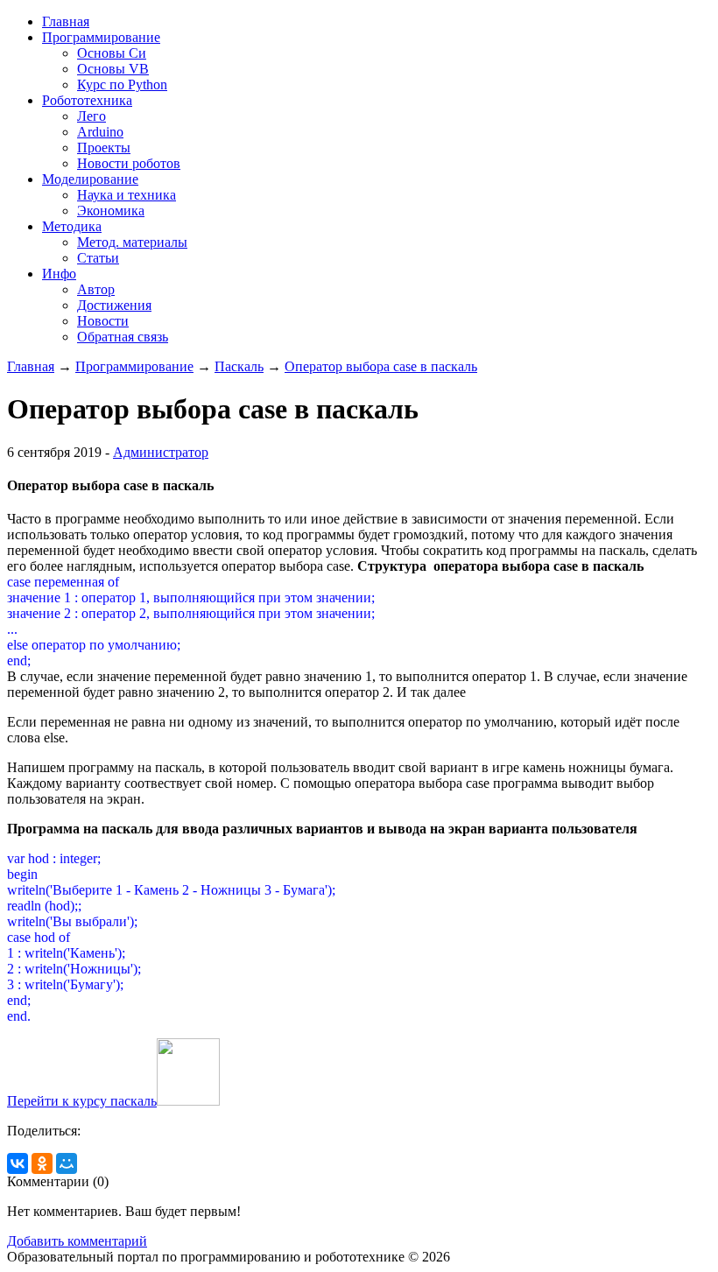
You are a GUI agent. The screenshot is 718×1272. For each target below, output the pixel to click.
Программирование (134, 366)
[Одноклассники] (42, 1163)
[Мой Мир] (66, 1163)
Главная (30, 366)
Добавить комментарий (77, 1240)
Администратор (160, 452)
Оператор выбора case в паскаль (381, 366)
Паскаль (239, 366)
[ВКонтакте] (17, 1163)
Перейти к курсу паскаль (82, 1100)
